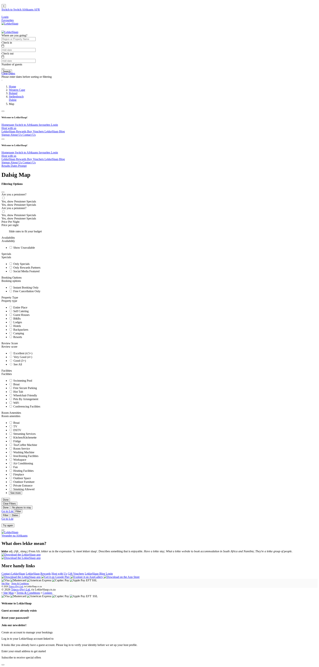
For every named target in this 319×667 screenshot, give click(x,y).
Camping (18, 333)
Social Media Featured (26, 271)
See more (15, 493)
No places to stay (21, 507)
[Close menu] (2, 111)
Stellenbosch (16, 96)
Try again (8, 525)
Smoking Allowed (24, 489)
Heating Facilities (23, 470)
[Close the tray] (2, 664)
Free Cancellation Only (26, 291)
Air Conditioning (23, 463)
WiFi (16, 402)
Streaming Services (24, 433)
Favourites (7, 20)
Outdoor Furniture (24, 481)
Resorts (17, 337)
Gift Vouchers (76, 573)
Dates (15, 515)
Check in (6, 42)
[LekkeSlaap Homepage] (9, 23)
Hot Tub (18, 391)
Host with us (8, 128)
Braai (16, 384)
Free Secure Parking (25, 388)
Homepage (8, 124)
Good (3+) (19, 360)
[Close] (2, 192)
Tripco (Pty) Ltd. (16, 586)
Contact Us (29, 134)
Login (54, 124)
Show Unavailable (24, 247)
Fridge (17, 441)
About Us (16, 134)
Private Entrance (22, 485)
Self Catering (21, 311)
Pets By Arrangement (25, 399)
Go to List (7, 511)
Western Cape (17, 89)
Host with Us (59, 573)
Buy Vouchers (35, 131)
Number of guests (11, 64)
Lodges (17, 322)
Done (5, 499)
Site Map (5, 583)
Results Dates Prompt (14, 165)
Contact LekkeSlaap (13, 573)
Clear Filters (9, 503)
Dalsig (12, 99)
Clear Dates (8, 73)
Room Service (21, 448)
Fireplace (18, 474)
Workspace (19, 459)
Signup (5, 134)
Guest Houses (21, 314)
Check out (7, 53)
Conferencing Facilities (26, 406)
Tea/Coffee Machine (25, 444)
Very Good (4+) (22, 357)
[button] (159, 80)
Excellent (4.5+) (22, 353)
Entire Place (20, 307)
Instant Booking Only (26, 287)
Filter (18, 511)
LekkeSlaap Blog (54, 131)
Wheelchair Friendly (25, 395)
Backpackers (20, 329)
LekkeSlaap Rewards (14, 131)
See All (17, 364)
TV (15, 426)
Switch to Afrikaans (27, 124)
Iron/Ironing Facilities (25, 456)
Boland (13, 93)
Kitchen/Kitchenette (25, 437)
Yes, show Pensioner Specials (18, 201)
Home (12, 86)
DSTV (17, 430)
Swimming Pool (22, 380)
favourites (45, 124)
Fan (15, 467)
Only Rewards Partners (26, 267)
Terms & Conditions (20, 583)
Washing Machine (23, 452)
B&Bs (17, 318)
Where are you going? (14, 35)
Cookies (47, 592)
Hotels (17, 325)
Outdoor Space (22, 478)
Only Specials (21, 263)
